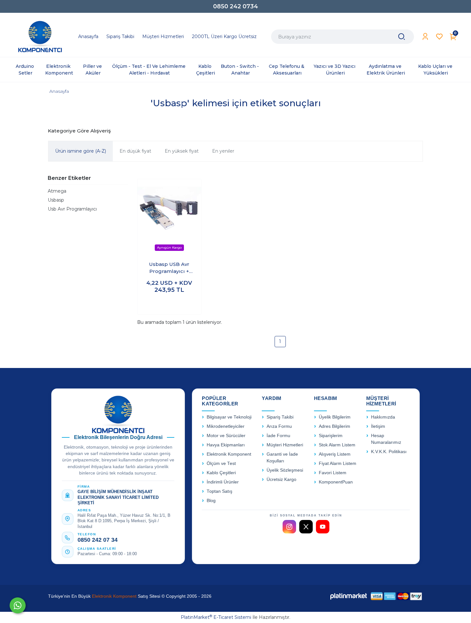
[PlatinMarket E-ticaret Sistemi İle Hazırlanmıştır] (348, 596)
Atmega (57, 191)
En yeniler (223, 151)
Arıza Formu (279, 426)
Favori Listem (332, 472)
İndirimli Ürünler (223, 482)
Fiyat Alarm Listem (337, 463)
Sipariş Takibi (280, 417)
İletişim (378, 426)
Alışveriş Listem (335, 454)
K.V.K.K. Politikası (389, 451)
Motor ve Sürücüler (226, 435)
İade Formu (278, 435)
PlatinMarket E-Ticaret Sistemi (216, 617)
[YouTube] (322, 526)
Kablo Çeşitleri (221, 472)
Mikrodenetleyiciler (225, 426)
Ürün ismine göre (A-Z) (80, 151)
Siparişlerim (331, 435)
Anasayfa (59, 91)
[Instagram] (289, 526)
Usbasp (56, 200)
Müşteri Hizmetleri (285, 445)
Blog (211, 500)
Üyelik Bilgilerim (335, 417)
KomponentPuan (336, 482)
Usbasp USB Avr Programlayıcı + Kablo (169, 268)
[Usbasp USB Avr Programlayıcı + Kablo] (169, 217)
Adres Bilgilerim (334, 426)
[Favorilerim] (439, 37)
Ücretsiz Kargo (281, 479)
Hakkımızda (383, 417)
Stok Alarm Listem (337, 445)
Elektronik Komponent (229, 454)
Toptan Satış (219, 491)
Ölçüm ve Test (221, 463)
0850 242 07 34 (98, 540)
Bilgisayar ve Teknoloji (229, 417)
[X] (306, 526)
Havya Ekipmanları (226, 445)
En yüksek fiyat (182, 151)
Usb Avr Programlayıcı (72, 209)
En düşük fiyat (135, 151)
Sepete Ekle (169, 303)
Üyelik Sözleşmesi (285, 470)
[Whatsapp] (18, 605)
